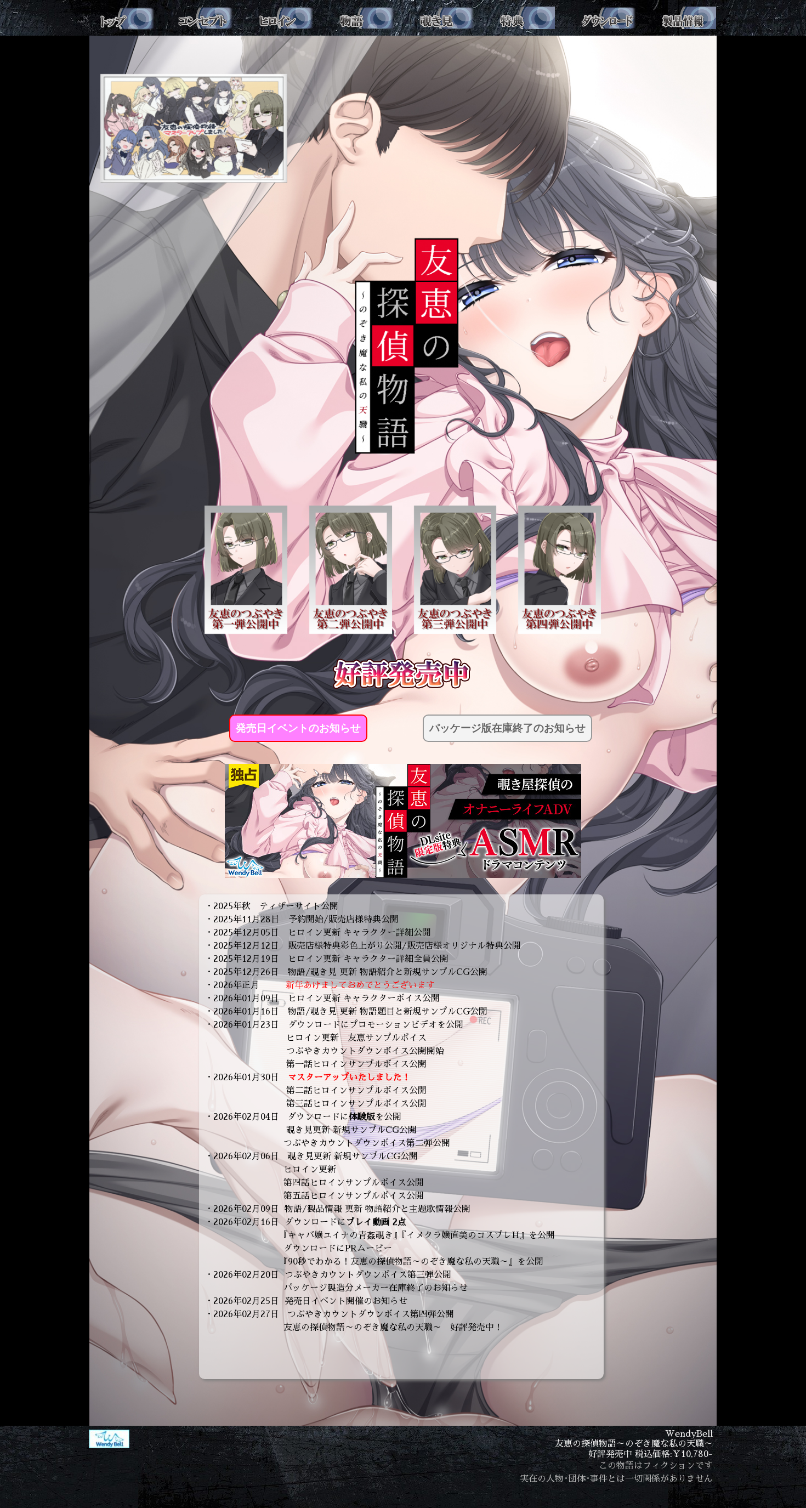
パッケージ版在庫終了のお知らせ (507, 728)
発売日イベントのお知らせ (298, 728)
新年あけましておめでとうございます (360, 985)
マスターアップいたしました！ (349, 1077)
